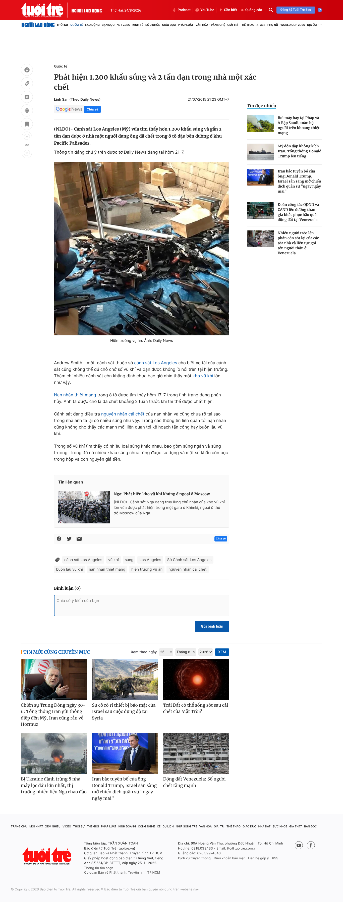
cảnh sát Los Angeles (155, 363)
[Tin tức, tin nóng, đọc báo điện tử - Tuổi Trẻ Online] (46, 10)
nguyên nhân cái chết (122, 414)
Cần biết (230, 10)
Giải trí (232, 25)
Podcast (184, 10)
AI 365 (260, 25)
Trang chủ (19, 826)
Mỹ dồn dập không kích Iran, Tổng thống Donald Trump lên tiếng (299, 151)
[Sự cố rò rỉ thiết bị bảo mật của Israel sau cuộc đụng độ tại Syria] (125, 679)
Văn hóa (205, 826)
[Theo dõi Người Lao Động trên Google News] (69, 109)
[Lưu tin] (27, 125)
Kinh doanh (127, 826)
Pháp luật (185, 25)
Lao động (92, 25)
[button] (27, 137)
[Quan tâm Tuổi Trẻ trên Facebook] (311, 845)
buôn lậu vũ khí (69, 569)
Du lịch (168, 826)
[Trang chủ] (38, 25)
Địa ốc (312, 25)
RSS (275, 858)
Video (67, 826)
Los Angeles (150, 559)
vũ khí (113, 559)
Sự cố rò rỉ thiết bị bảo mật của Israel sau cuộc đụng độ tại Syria (123, 711)
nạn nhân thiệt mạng (107, 569)
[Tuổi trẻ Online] (47, 856)
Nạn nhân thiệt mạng (75, 395)
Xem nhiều (53, 826)
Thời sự (62, 25)
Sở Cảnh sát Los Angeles (189, 559)
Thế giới (93, 826)
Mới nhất (36, 826)
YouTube (207, 10)
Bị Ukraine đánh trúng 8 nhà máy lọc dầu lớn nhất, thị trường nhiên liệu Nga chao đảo (54, 785)
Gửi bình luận (212, 626)
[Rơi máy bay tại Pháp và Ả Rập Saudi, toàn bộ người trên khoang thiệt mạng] (260, 123)
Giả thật (295, 826)
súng (129, 559)
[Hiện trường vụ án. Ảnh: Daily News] (141, 248)
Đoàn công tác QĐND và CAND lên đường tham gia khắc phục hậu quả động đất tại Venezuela (298, 212)
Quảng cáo (253, 10)
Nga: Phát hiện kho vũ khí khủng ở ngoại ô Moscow (162, 494)
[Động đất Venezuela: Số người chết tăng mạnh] (196, 753)
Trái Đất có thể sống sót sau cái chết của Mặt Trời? (195, 708)
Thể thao (247, 25)
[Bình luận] (27, 97)
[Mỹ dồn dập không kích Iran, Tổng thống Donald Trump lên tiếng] (260, 152)
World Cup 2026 (292, 25)
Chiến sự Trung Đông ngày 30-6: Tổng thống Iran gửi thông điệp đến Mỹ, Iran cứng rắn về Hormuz (53, 714)
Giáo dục (169, 25)
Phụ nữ (272, 25)
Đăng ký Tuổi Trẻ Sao (295, 10)
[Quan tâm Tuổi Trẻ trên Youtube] (299, 845)
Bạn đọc (108, 25)
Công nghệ (146, 826)
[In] (27, 111)
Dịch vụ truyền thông (194, 858)
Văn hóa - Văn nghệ (210, 25)
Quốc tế (76, 25)
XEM (222, 652)
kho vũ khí (203, 376)
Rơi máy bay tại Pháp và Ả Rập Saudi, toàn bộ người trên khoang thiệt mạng (299, 125)
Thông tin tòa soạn (98, 868)
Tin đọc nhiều (261, 105)
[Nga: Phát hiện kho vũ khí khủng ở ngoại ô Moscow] (84, 507)
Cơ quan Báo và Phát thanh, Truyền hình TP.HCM (122, 873)
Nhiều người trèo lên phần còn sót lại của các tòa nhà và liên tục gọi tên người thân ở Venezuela (298, 243)
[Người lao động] (87, 10)
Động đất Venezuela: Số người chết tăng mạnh (194, 782)
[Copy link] (27, 84)
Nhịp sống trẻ (186, 826)
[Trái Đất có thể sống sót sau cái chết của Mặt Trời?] (196, 679)
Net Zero (123, 25)
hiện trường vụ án (146, 569)
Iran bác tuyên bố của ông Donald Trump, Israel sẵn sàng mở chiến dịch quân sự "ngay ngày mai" (299, 181)
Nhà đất (264, 826)
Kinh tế (137, 25)
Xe (158, 826)
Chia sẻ (92, 109)
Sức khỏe (152, 25)
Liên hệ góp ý (258, 858)
